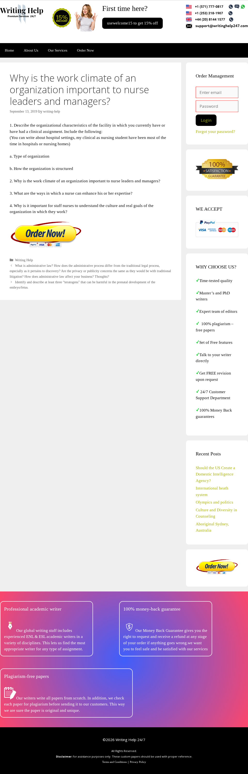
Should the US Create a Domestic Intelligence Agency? (215, 474)
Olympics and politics (214, 502)
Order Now (85, 50)
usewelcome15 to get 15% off (132, 23)
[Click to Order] (46, 247)
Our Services (57, 50)
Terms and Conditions (114, 761)
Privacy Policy (138, 761)
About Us (31, 50)
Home (9, 50)
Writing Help (24, 260)
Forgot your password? (215, 131)
